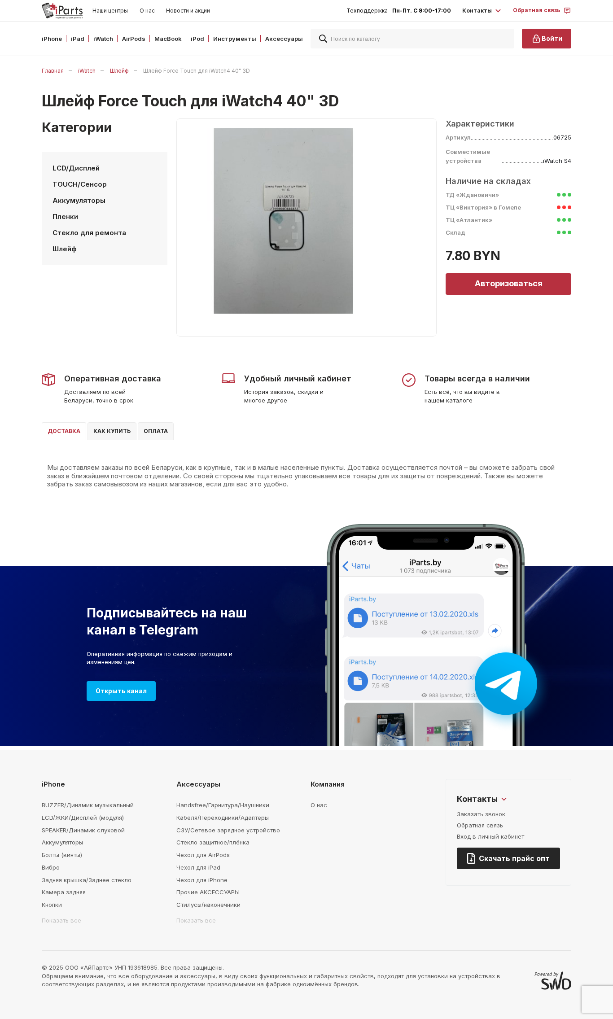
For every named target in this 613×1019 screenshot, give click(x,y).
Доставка (64, 431)
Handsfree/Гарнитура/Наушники (222, 805)
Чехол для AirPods (203, 854)
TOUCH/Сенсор (80, 184)
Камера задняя (64, 892)
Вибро (51, 867)
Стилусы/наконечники (208, 904)
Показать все (61, 920)
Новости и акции (188, 10)
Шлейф (119, 70)
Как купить (112, 431)
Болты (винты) (62, 854)
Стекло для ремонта (89, 232)
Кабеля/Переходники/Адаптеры (222, 817)
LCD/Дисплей (76, 168)
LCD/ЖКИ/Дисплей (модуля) (83, 817)
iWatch (87, 70)
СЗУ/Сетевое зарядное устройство (228, 830)
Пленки (65, 216)
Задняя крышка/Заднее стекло (86, 879)
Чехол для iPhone (202, 879)
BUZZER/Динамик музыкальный (88, 805)
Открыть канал (121, 691)
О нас (147, 10)
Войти (552, 38)
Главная (53, 70)
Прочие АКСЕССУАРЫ (208, 892)
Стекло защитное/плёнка (213, 842)
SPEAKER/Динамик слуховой (83, 830)
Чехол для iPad (198, 867)
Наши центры (110, 10)
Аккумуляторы (79, 200)
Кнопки (52, 904)
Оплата (156, 431)
